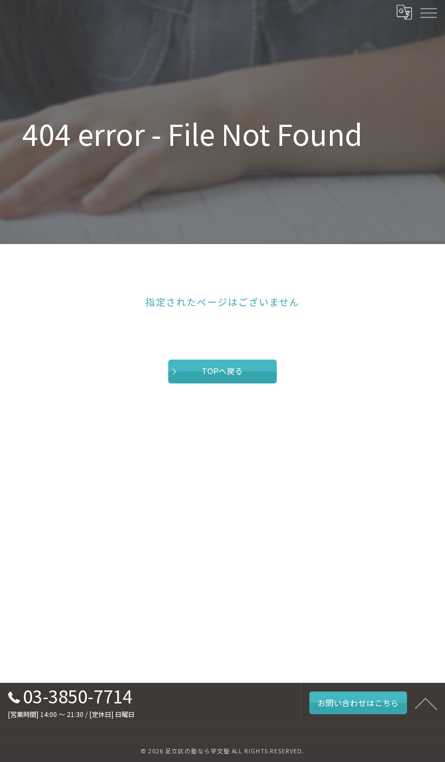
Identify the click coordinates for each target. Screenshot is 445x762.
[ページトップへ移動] (426, 703)
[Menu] (428, 12)
